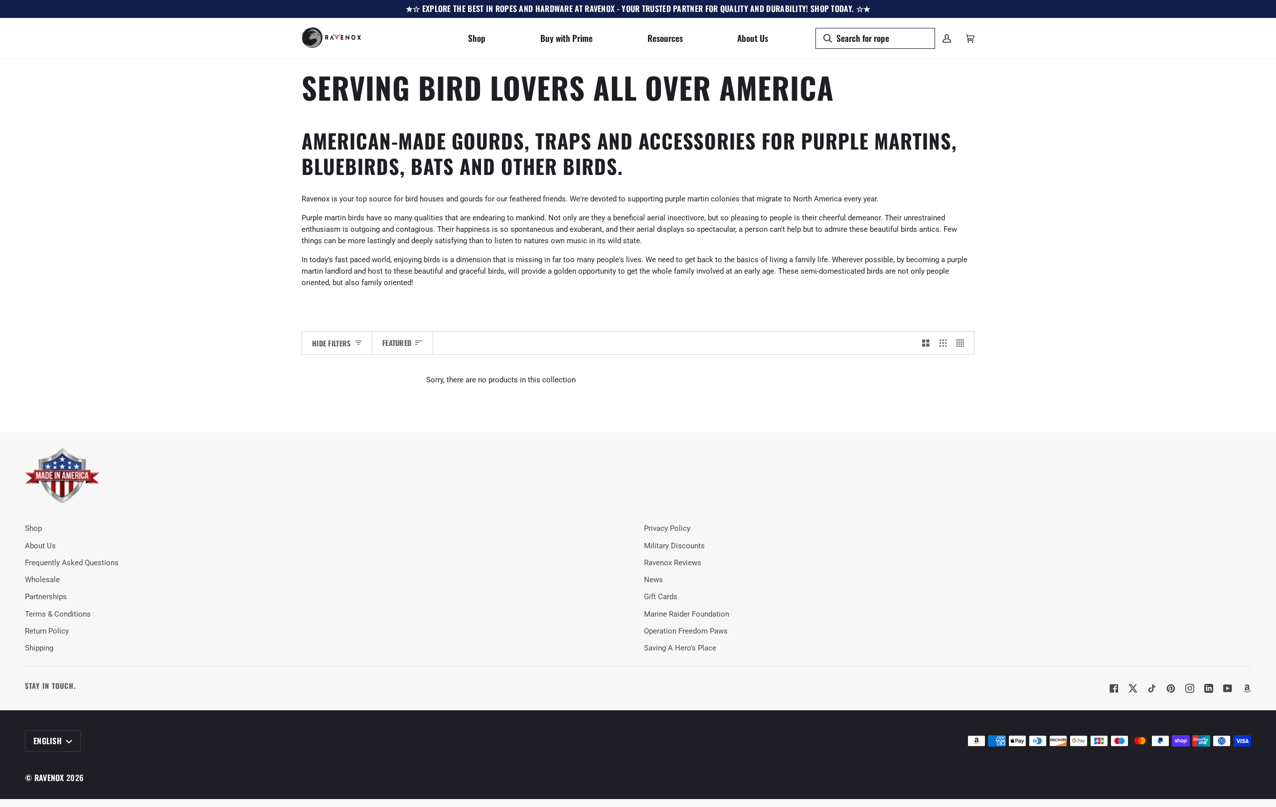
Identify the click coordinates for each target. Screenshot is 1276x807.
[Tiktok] (1151, 688)
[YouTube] (1227, 688)
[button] (477, 38)
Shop (33, 528)
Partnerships (46, 597)
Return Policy (47, 631)
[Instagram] (1189, 688)
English (48, 741)
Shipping (39, 648)
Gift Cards (660, 597)
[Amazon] (1246, 688)
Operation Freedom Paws (686, 631)
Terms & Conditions (58, 614)
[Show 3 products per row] (943, 342)
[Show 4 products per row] (963, 342)
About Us (40, 546)
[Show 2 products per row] (926, 342)
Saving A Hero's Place (680, 648)
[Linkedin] (1208, 688)
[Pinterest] (1170, 688)
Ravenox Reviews (672, 563)
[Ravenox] (62, 475)
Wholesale (42, 580)
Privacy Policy (667, 528)
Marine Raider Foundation (686, 614)
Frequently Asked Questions (72, 563)
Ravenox (49, 778)
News (653, 580)
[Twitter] (1132, 688)
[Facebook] (1114, 688)
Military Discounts (674, 546)
